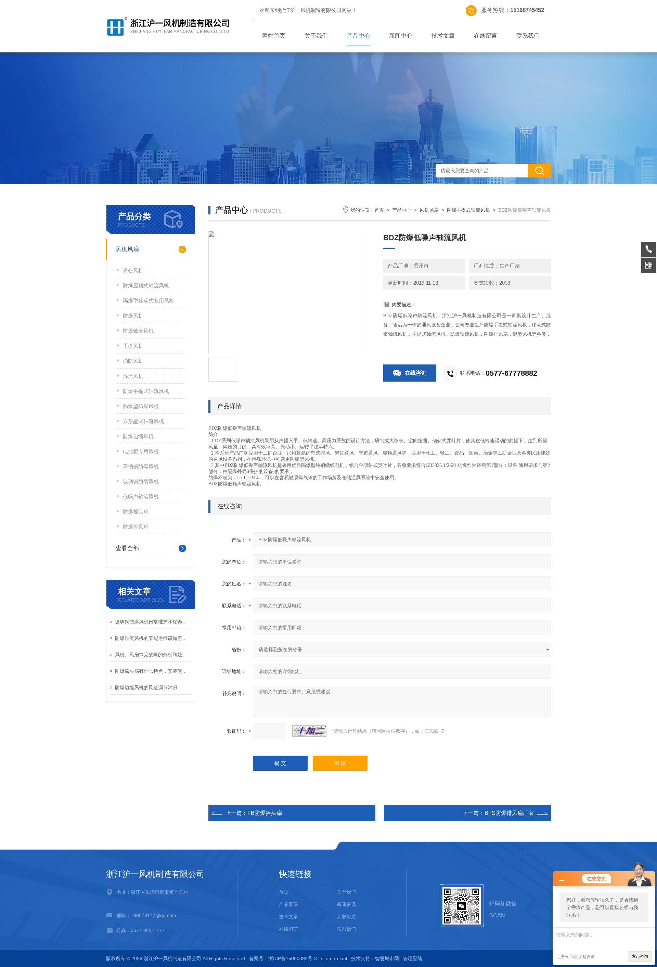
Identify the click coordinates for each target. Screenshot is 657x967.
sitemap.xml (334, 958)
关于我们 (316, 36)
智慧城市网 (387, 958)
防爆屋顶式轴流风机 (146, 285)
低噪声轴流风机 (141, 496)
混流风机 (133, 376)
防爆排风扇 (136, 527)
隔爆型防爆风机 (141, 406)
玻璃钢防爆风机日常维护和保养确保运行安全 (153, 621)
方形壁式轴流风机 (143, 421)
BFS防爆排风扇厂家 (509, 813)
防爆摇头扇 (136, 512)
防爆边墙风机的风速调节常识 (146, 687)
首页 (379, 210)
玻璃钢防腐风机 (141, 481)
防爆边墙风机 (138, 436)
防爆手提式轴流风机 (146, 391)
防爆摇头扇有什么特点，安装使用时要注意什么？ (153, 671)
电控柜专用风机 (141, 451)
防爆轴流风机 (138, 331)
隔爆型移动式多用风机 (148, 300)
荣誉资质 (346, 916)
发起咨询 (640, 956)
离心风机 (133, 270)
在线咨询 (416, 373)
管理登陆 (412, 958)
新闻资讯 (346, 904)
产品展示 (288, 904)
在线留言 (485, 36)
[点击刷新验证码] (309, 731)
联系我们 (528, 36)
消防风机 (133, 361)
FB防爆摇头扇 (264, 813)
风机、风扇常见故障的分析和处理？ (153, 654)
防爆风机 (133, 316)
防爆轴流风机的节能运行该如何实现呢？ (153, 638)
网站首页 (273, 36)
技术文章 (443, 36)
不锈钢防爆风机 (141, 466)
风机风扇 (127, 249)
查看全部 (127, 548)
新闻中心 (400, 36)
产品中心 (358, 36)
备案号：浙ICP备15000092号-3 (283, 958)
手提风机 (133, 346)
